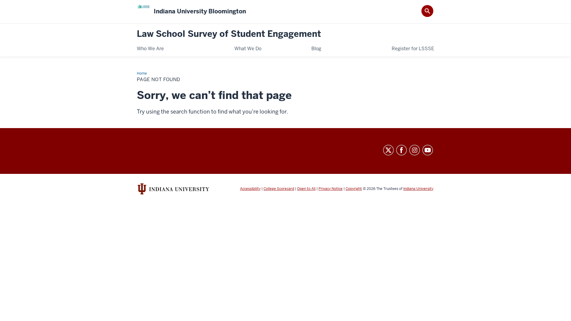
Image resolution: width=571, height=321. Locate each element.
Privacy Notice (331, 188)
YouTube (427, 150)
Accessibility (250, 188)
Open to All (306, 188)
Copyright (354, 188)
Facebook (401, 150)
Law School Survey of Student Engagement (229, 34)
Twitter (388, 150)
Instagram (414, 150)
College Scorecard (278, 188)
